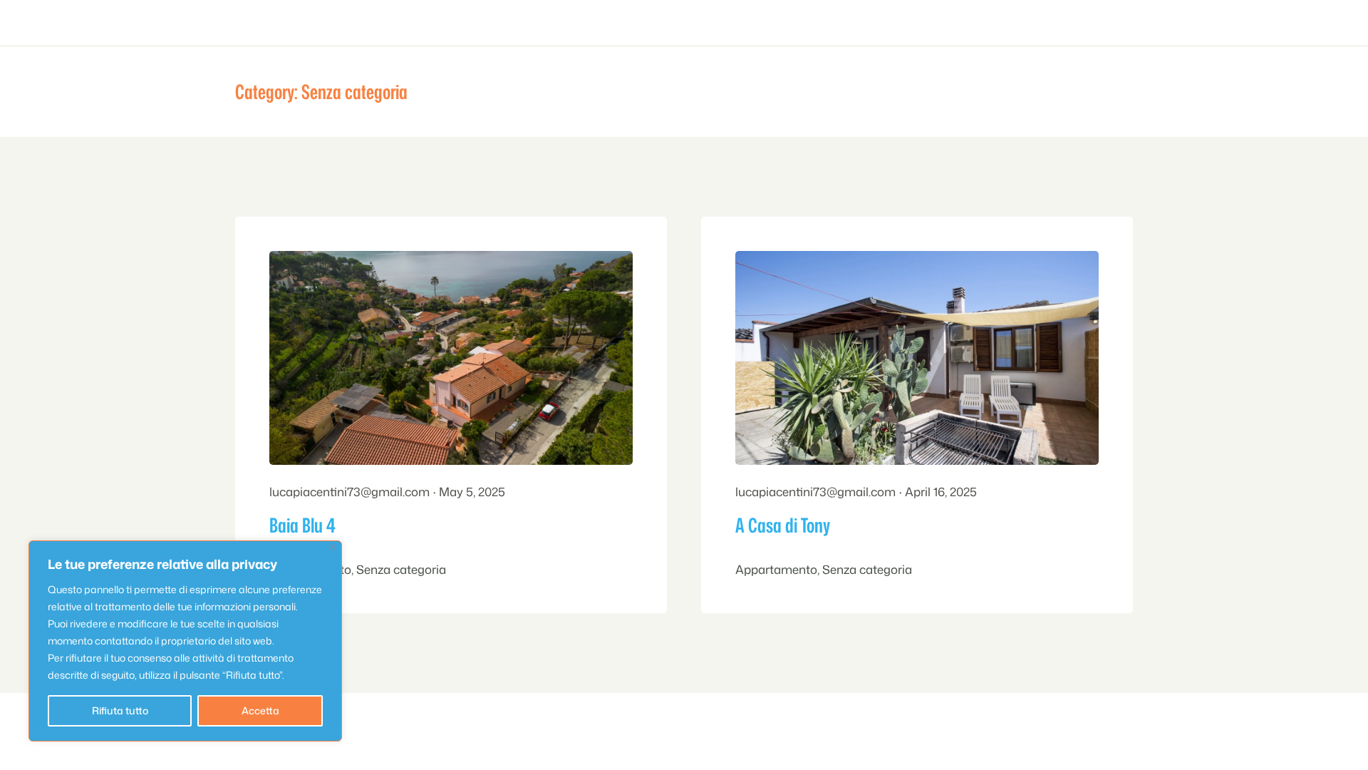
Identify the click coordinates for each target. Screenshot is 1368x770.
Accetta (260, 710)
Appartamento (776, 569)
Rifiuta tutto (120, 710)
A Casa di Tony (782, 525)
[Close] (332, 547)
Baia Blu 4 (302, 525)
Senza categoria (401, 569)
